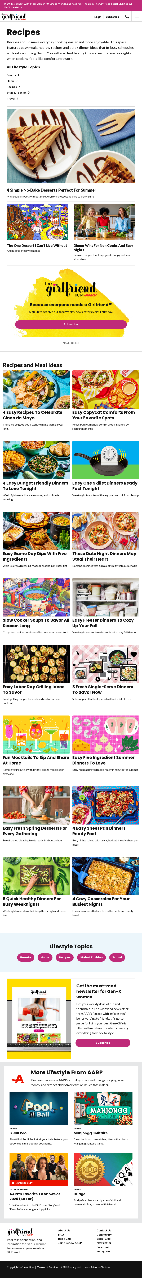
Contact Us (104, 1230)
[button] (127, 16)
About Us (64, 1230)
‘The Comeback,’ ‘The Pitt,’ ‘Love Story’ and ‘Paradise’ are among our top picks (35, 1207)
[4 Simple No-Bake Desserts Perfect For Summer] (71, 146)
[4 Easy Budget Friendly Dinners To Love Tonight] (36, 460)
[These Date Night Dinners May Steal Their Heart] (105, 531)
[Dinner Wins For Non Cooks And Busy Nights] (104, 222)
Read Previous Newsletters (103, 1052)
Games (13, 1128)
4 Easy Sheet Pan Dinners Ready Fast (99, 831)
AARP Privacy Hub (71, 1267)
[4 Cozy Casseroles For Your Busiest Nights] (105, 876)
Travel (11, 98)
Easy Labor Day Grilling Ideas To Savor (33, 689)
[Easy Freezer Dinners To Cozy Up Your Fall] (105, 597)
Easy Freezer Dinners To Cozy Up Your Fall (103, 623)
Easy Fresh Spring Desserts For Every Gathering (35, 831)
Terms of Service (47, 1267)
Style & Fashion (16, 92)
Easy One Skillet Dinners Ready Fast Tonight (104, 485)
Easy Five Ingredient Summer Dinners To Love (103, 760)
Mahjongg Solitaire (91, 1133)
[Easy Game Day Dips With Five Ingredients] (36, 531)
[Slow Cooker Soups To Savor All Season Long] (36, 597)
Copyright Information (20, 1267)
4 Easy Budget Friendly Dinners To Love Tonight (35, 485)
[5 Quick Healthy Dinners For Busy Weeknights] (36, 876)
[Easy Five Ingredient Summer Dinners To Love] (105, 735)
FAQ (61, 1234)
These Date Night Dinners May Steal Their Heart (104, 556)
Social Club (104, 1238)
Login (97, 17)
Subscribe (112, 17)
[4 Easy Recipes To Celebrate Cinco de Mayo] (36, 389)
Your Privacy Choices (97, 1267)
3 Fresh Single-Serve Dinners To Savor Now (102, 689)
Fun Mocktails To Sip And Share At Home (36, 760)
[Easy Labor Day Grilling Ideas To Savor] (36, 664)
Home (11, 80)
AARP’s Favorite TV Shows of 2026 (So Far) (35, 1196)
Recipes (12, 86)
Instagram (103, 1251)
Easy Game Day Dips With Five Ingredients (35, 556)
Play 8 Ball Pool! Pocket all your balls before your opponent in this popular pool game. (39, 1141)
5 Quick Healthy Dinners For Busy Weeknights (32, 901)
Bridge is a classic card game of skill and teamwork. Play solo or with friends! (97, 1202)
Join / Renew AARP (70, 1242)
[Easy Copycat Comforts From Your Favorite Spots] (105, 389)
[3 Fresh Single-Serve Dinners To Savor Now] (105, 664)
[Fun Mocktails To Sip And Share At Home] (36, 735)
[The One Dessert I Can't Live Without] (37, 222)
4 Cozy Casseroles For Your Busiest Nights (101, 901)
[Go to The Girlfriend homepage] (16, 16)
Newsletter (104, 1242)
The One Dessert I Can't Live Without (37, 245)
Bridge (79, 1194)
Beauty (11, 75)
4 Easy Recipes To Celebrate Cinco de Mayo (32, 415)
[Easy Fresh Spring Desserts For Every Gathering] (36, 805)
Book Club (65, 1238)
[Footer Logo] (30, 1232)
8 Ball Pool (19, 1133)
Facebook (103, 1247)
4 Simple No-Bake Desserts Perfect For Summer (51, 190)
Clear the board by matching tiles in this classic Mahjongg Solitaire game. (101, 1141)
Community (104, 1234)
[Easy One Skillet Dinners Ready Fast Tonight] (105, 460)
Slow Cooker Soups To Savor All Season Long (36, 623)
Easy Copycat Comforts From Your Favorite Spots (103, 415)
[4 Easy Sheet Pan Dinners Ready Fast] (105, 805)
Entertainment (19, 1189)
